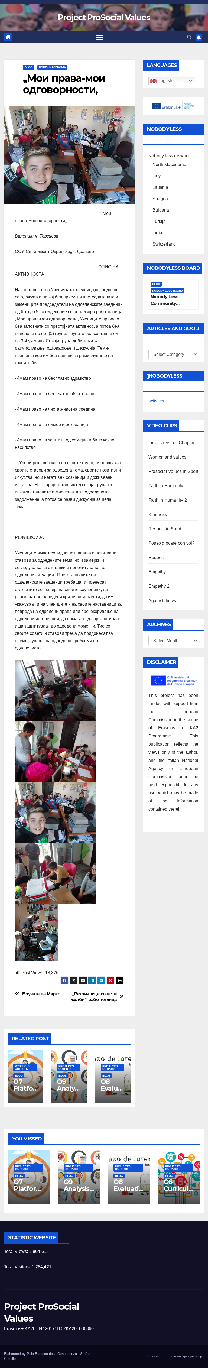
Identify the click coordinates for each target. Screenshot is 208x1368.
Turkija (159, 221)
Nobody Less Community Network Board (167, 303)
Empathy (157, 572)
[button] (189, 37)
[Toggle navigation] (99, 37)
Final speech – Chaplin (171, 442)
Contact (154, 1356)
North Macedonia (52, 67)
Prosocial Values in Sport (173, 471)
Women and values (167, 457)
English (164, 81)
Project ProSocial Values (104, 17)
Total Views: (16, 1251)
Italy (156, 176)
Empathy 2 (159, 586)
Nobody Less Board (167, 290)
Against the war (163, 600)
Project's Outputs (22, 1067)
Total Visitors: (18, 1267)
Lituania (160, 187)
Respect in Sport (164, 529)
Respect (156, 557)
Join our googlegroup (186, 1356)
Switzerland (164, 244)
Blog (28, 67)
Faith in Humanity (165, 485)
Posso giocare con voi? (171, 543)
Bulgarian (162, 210)
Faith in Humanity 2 (167, 500)
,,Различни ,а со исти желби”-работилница (94, 996)
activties (156, 401)
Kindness (157, 514)
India (157, 232)
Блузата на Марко (41, 993)
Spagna (160, 198)
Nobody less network (169, 156)
